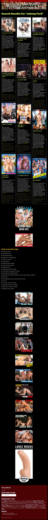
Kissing (20, 199)
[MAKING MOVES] (39, 119)
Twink (5, 55)
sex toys (8, 150)
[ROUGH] (39, 70)
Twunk (7, 55)
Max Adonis (28, 61)
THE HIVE (4, 280)
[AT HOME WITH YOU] (24, 164)
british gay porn (20, 502)
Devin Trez (6, 197)
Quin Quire (41, 154)
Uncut (9, 55)
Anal (2, 501)
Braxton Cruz (35, 101)
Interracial (28, 149)
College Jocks (37, 502)
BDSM (17, 501)
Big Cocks (7, 94)
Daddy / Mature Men (20, 503)
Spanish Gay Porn (38, 506)
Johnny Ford (9, 53)
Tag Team (8, 508)
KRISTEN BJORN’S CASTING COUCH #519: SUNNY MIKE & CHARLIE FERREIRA (18, 275)
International (25, 149)
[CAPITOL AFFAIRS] (9, 113)
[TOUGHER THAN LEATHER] (24, 27)
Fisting (24, 60)
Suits (6, 508)
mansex (43, 105)
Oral (8, 200)
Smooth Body (19, 151)
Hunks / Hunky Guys (40, 54)
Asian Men (3, 144)
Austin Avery (27, 145)
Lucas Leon (10, 199)
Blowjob (41, 52)
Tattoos (14, 508)
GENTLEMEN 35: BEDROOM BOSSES (10, 273)
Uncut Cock (12, 55)
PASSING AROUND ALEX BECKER (9, 269)
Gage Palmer (42, 53)
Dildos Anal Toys (33, 503)
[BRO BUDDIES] (39, 168)
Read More (20, 57)
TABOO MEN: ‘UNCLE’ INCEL (8, 288)
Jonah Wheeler (24, 61)
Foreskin (8, 52)
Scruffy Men (10, 99)
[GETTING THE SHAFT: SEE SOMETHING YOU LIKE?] (9, 65)
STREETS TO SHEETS (7, 259)
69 (3, 195)
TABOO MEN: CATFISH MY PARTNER (10, 284)
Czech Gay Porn (10, 503)
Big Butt (10, 144)
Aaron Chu (4, 143)
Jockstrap (19, 150)
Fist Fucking (21, 60)
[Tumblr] (4, 490)
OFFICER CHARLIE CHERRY (8, 265)
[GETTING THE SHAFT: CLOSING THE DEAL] (39, 24)
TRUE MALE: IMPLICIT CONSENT (9, 282)
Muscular (13, 506)
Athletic (4, 94)
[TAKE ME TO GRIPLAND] (24, 114)
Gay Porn (13, 95)
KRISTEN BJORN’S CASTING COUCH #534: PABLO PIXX (13, 278)
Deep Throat (27, 503)
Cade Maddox (10, 145)
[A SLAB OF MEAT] (24, 71)
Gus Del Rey (4, 198)
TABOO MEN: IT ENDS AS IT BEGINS (9, 286)
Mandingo (3, 200)
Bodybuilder (4, 145)
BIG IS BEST (5, 277)
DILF (7, 95)
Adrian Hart (8, 143)
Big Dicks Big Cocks (23, 194)
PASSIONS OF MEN (6, 267)
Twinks (22, 508)
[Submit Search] (2, 495)
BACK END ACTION (6, 251)
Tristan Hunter (12, 150)
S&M (24, 101)
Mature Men (4, 99)
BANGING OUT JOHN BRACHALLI (9, 257)
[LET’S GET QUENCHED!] (9, 164)
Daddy (35, 53)
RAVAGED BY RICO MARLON (8, 263)
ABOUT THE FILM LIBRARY (8, 513)
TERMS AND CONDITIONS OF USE (10, 514)
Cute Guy (5, 52)
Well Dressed (38, 508)
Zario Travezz (21, 201)
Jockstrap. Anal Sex (5, 149)
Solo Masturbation (27, 506)
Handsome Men (40, 104)
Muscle (3, 54)
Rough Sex (21, 101)
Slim (11, 54)
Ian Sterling (36, 105)
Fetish (27, 59)
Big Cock (20, 501)
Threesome (18, 508)
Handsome (3, 53)
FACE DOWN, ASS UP (6, 253)
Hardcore (35, 54)
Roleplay (5, 150)
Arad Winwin (24, 145)
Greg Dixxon (41, 103)
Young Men (36, 202)
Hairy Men (36, 104)
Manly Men (13, 53)
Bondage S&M (14, 502)
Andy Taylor (11, 143)
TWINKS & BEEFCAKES (7, 255)
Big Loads (8, 502)
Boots (7, 145)
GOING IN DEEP (5, 261)
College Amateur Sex (28, 502)
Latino (23, 199)
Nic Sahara (26, 150)
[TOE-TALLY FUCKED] (9, 24)
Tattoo (11, 508)
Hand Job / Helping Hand (16, 505)
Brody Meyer (39, 101)
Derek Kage (24, 59)
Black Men (5, 196)
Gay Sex (11, 52)
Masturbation (26, 199)
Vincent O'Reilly (25, 200)
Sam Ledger (6, 54)
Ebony (38, 152)
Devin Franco (35, 152)
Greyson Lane (35, 153)
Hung (6, 53)
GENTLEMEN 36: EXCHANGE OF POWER (10, 271)
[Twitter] (2, 490)
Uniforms (3, 151)
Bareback (35, 52)
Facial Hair (38, 53)
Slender (9, 54)
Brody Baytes (20, 59)
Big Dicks (38, 52)
